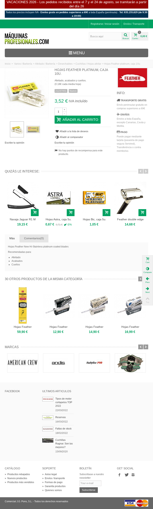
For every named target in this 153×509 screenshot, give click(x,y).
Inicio (8, 63)
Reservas (60, 417)
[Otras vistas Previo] (7, 129)
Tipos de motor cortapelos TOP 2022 (63, 402)
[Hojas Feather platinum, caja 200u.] (23, 305)
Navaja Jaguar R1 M (23, 219)
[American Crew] (22, 363)
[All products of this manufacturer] (132, 78)
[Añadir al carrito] (35, 212)
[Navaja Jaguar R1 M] (23, 198)
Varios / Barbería (23, 63)
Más (12, 238)
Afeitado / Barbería (45, 63)
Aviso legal (49, 474)
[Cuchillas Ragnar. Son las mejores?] (47, 440)
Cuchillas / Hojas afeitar (88, 63)
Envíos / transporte (53, 478)
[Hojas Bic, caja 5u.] (94, 198)
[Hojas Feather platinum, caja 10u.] (17, 129)
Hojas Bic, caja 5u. (94, 219)
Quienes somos (52, 490)
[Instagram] (133, 475)
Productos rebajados (17, 474)
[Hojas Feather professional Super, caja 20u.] (94, 305)
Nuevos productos (16, 478)
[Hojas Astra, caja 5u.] (59, 198)
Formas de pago (52, 482)
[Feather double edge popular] (130, 198)
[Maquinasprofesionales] (27, 38)
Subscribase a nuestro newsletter (91, 476)
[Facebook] (119, 475)
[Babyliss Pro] (94, 363)
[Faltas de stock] (47, 428)
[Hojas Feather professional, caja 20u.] (59, 305)
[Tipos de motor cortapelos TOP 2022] (47, 399)
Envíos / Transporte (134, 24)
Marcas (12, 347)
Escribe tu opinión (14, 142)
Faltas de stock (63, 428)
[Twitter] (126, 475)
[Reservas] (47, 417)
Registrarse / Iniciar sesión (105, 24)
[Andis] (58, 363)
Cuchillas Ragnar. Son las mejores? (64, 444)
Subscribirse (88, 490)
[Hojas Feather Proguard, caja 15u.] (130, 305)
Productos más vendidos (19, 482)
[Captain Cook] (130, 363)
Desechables (65, 63)
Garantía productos (54, 486)
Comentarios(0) (34, 238)
